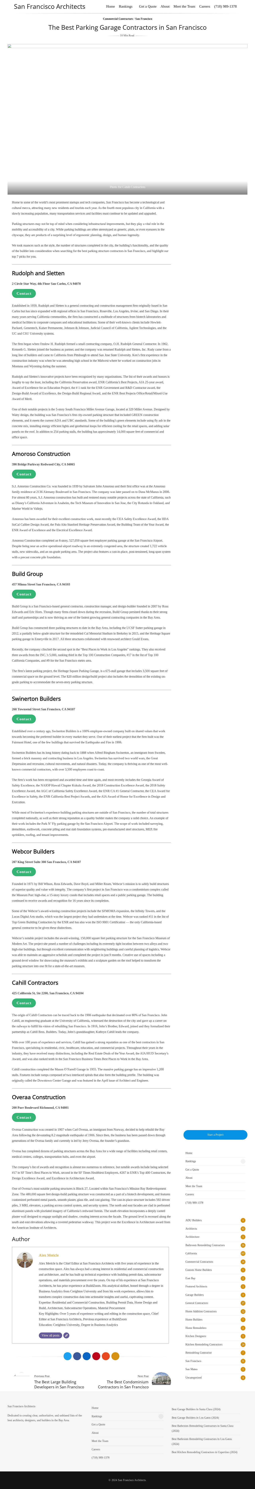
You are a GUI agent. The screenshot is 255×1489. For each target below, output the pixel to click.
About (165, 6)
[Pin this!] (96, 1356)
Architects (191, 1228)
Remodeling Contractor (198, 1352)
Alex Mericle (49, 1255)
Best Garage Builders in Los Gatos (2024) (195, 1417)
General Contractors (196, 1303)
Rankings (125, 6)
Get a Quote (148, 6)
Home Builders (193, 1319)
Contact (24, 293)
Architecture (192, 1236)
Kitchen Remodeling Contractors (203, 1344)
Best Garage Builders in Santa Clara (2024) (196, 1409)
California (191, 1253)
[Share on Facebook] (77, 1356)
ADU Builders (193, 1220)
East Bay (190, 1278)
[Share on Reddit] (106, 1356)
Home (110, 6)
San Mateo (191, 1369)
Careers (204, 6)
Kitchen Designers (195, 1336)
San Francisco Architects (49, 6)
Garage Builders (194, 1294)
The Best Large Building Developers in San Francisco (59, 1384)
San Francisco (143, 18)
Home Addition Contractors (201, 1311)
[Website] (66, 1335)
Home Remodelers (195, 1327)
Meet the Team (184, 6)
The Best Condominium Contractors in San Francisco (123, 1384)
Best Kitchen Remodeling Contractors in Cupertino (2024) (204, 1452)
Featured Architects (196, 1286)
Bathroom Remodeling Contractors (205, 1245)
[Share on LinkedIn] (87, 1356)
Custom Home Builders (198, 1269)
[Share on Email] (115, 1356)
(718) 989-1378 (225, 6)
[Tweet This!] (68, 1356)
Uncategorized (193, 1377)
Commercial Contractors (118, 18)
